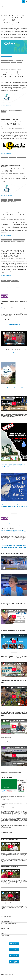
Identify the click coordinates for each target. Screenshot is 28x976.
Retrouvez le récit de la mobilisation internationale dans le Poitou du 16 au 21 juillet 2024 (14, 505)
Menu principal (26, 1)
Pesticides (14, 62)
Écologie (8, 69)
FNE (12, 60)
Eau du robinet (13, 157)
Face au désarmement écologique (13, 169)
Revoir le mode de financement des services (11, 124)
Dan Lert (3, 239)
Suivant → (18, 287)
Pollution (19, 62)
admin (9, 24)
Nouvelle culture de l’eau (6, 918)
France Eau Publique (18, 60)
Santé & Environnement (6, 13)
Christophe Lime (5, 157)
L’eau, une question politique (9, 524)
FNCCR (8, 60)
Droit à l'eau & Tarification (6, 119)
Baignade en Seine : (6, 545)
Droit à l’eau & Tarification (6, 921)
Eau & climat (15, 119)
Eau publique (9, 165)
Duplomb (3, 60)
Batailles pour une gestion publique (8, 209)
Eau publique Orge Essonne (12, 280)
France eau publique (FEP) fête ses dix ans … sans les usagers (13, 253)
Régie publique (20, 241)
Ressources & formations (6, 935)
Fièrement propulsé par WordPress (7, 974)
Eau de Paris (10, 199)
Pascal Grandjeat (15, 281)
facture (22, 239)
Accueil (2, 937)
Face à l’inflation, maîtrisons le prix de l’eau (13, 214)
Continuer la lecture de (6, 56)
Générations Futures (6, 62)
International (4, 930)
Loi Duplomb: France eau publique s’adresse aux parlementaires (14, 74)
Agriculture (3, 12)
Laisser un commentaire (18, 24)
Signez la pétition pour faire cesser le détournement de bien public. (13, 351)
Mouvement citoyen (21, 12)
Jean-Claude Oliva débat (19, 545)
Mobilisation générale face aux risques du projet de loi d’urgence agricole (14, 19)
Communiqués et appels (11, 12)
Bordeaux (4, 280)
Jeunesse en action (5, 928)
